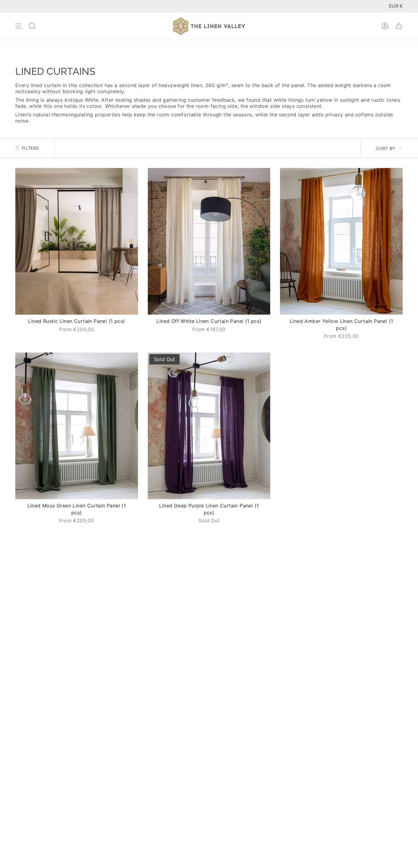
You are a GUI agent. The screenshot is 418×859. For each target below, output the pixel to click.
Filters (30, 148)
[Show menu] (18, 26)
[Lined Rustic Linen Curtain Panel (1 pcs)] (76, 241)
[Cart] (399, 26)
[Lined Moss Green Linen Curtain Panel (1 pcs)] (76, 426)
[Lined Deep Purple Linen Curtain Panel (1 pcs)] (209, 426)
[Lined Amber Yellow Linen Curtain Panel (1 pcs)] (341, 241)
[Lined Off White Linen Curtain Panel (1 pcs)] (209, 241)
